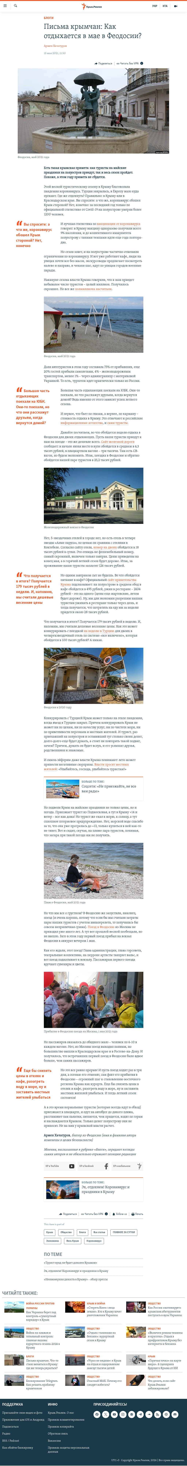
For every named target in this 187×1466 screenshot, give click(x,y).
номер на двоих (105, 547)
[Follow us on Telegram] (140, 1414)
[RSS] (157, 1414)
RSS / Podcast (10, 1440)
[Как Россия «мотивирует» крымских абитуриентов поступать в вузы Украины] (136, 1307)
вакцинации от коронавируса (118, 224)
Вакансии (54, 1440)
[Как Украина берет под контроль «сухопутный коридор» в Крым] (14, 1307)
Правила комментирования (66, 1420)
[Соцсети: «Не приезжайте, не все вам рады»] (62, 789)
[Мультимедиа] (175, 6)
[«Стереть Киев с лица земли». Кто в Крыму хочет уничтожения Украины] (75, 1307)
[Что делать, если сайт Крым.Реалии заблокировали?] (136, 1380)
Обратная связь (58, 1434)
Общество (154, 1303)
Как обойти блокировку (17, 1447)
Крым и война (96, 1303)
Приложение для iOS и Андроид (23, 1420)
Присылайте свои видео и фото (22, 1413)
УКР (154, 6)
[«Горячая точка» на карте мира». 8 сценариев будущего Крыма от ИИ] (136, 1360)
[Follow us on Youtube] (114, 1414)
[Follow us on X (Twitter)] (105, 1414)
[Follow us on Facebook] (97, 1414)
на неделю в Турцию (99, 631)
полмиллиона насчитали (93, 289)
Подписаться (10, 1427)
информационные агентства (82, 423)
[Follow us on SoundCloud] (148, 1414)
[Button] (103, 63)
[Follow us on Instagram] (122, 1414)
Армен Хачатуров (55, 46)
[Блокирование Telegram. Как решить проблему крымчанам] (14, 1380)
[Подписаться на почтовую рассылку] (174, 1414)
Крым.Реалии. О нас (61, 1413)
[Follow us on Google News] (131, 1414)
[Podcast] (166, 1414)
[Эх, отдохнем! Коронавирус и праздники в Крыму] (62, 1189)
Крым (151, 1356)
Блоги (49, 18)
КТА (165, 6)
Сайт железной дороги (118, 442)
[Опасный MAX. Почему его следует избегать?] (75, 1380)
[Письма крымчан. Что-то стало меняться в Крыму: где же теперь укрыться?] (14, 1360)
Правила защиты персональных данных (68, 1449)
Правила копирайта (61, 1427)
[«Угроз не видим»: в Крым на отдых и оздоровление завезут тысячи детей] (75, 1360)
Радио (6, 1434)
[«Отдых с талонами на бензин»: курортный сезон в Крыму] (75, 1332)
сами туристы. (118, 423)
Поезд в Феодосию (101, 927)
